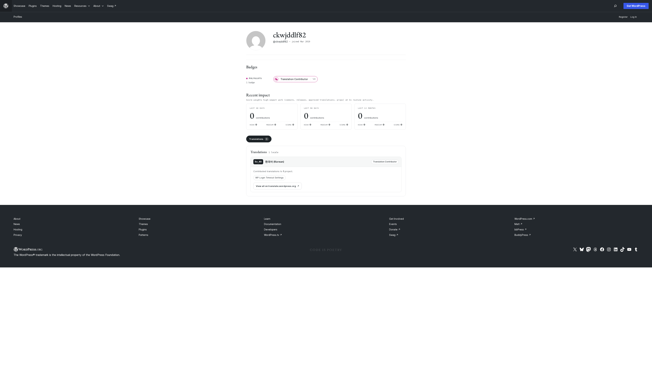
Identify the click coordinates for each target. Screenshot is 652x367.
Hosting (18, 229)
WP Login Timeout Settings (269, 177)
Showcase (144, 218)
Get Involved (396, 218)
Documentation (272, 224)
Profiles (18, 16)
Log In (633, 17)
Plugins (143, 229)
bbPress (520, 229)
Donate (394, 229)
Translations (258, 139)
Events (393, 224)
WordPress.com (524, 218)
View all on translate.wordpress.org (276, 186)
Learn (267, 218)
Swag (393, 234)
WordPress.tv (273, 234)
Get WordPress (636, 5)
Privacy (18, 234)
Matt (518, 224)
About (17, 218)
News (17, 224)
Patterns (143, 234)
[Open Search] (615, 6)
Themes (143, 224)
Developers (270, 229)
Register (623, 17)
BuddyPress (522, 234)
